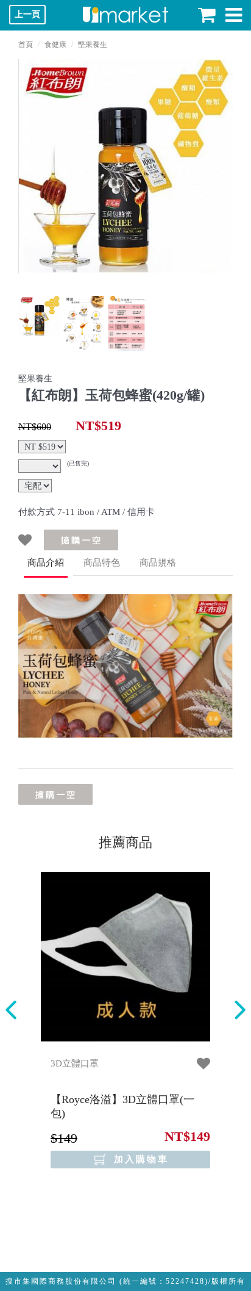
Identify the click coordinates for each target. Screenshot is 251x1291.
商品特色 (101, 562)
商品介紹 (45, 562)
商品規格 (158, 562)
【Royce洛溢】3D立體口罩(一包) (122, 1106)
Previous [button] (10, 1010)
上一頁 (27, 14)
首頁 (25, 44)
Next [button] (240, 1010)
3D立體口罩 (75, 1063)
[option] (125, 166)
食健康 (55, 44)
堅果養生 (92, 44)
